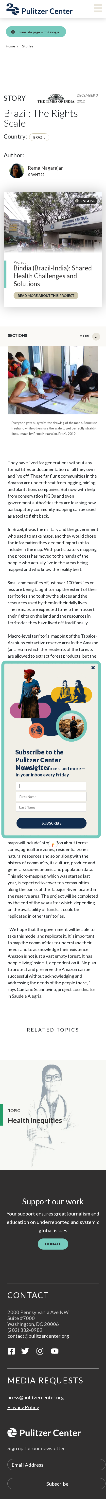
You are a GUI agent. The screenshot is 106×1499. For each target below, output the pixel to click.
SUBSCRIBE (51, 823)
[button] (51, 759)
